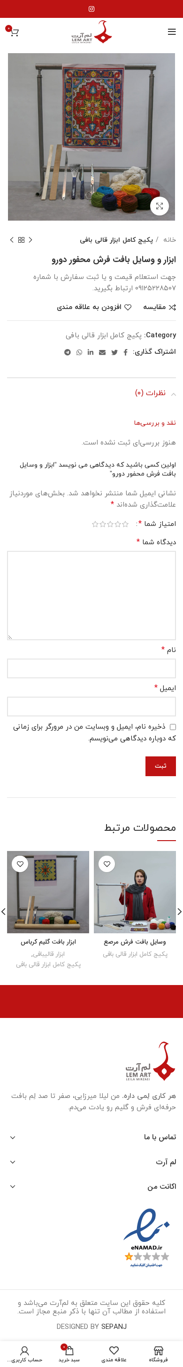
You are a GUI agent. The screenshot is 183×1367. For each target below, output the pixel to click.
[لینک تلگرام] (67, 352)
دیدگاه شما (156, 542)
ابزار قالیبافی (49, 954)
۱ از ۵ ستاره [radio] (125, 524)
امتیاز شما (157, 524)
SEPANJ (114, 1327)
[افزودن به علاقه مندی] (107, 864)
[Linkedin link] (90, 352)
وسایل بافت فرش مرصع (135, 942)
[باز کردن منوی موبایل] (172, 32)
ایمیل (165, 688)
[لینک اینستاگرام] (91, 9)
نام (168, 650)
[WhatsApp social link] (79, 352)
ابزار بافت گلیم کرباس (48, 942)
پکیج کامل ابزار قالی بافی (116, 240)
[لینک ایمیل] (102, 352)
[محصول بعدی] (11, 240)
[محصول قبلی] (30, 240)
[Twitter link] (114, 352)
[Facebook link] (125, 352)
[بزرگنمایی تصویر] (159, 206)
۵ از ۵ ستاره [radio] (95, 524)
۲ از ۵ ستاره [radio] (118, 524)
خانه (168, 240)
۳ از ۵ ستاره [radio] (110, 524)
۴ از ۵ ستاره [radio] (103, 524)
